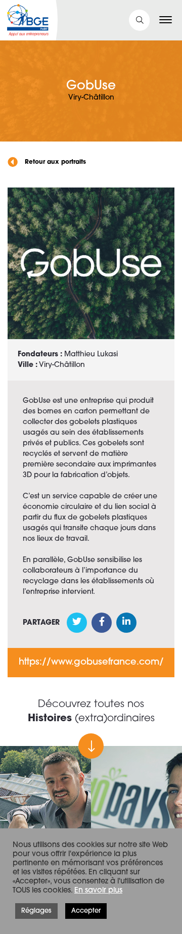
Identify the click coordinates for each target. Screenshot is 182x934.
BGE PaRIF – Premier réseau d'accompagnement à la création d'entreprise (28, 20)
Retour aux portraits (54, 162)
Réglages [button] (36, 911)
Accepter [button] (86, 911)
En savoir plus (98, 891)
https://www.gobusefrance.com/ (91, 662)
